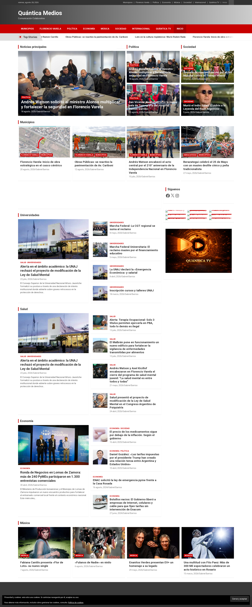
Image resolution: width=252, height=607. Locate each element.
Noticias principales (33, 47)
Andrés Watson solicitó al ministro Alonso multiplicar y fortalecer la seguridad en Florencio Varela (151, 72)
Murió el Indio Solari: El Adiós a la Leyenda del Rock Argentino (204, 107)
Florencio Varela (142, 2)
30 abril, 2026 (26, 485)
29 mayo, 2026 (136, 570)
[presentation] (119, 47)
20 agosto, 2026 (27, 169)
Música (177, 2)
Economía (166, 2)
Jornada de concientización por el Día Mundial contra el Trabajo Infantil (207, 74)
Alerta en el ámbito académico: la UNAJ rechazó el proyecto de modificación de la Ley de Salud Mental (50, 271)
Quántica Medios (40, 13)
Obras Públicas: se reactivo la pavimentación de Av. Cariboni (94, 163)
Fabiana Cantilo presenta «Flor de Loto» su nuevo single (41, 564)
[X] (172, 195)
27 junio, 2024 (116, 513)
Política (156, 2)
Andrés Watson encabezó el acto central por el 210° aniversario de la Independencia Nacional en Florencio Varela (152, 167)
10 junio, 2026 (189, 79)
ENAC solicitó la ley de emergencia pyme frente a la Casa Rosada (124, 481)
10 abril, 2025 (116, 468)
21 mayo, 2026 (116, 385)
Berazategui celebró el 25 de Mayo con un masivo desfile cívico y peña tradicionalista (206, 165)
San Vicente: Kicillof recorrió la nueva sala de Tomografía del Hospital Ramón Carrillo (63, 104)
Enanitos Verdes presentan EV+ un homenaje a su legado (151, 564)
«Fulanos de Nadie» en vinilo (93, 562)
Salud (23, 262)
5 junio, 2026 (189, 112)
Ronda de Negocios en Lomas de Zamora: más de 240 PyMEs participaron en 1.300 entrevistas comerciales (50, 477)
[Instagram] (177, 195)
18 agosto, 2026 (136, 79)
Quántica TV (214, 2)
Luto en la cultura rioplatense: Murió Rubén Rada (89, 37)
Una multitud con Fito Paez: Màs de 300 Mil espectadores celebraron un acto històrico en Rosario (207, 566)
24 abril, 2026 (116, 411)
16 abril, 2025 (116, 442)
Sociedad (187, 2)
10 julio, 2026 (135, 176)
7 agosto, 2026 (27, 570)
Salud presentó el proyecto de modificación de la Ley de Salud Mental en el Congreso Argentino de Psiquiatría (133, 402)
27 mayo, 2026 (190, 173)
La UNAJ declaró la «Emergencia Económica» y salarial (130, 271)
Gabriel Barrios (43, 111)
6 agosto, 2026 (81, 566)
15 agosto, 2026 (28, 111)
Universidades (29, 215)
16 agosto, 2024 (100, 487)
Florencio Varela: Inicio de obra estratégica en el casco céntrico (154, 37)
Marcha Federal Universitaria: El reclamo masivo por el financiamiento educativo (134, 250)
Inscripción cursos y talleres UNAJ (132, 290)
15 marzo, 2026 (191, 573)
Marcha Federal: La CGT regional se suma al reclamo (132, 227)
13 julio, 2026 (116, 330)
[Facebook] (168, 195)
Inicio (225, 2)
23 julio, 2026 (26, 279)
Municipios (127, 2)
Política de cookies (75, 603)
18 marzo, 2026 (117, 294)
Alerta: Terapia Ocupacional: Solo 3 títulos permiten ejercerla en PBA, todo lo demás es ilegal (132, 323)
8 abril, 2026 (115, 276)
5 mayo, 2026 (116, 257)
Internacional (200, 2)
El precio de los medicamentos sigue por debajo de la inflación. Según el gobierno (133, 435)
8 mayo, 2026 (116, 233)
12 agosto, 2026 (82, 169)
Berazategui (190, 155)
